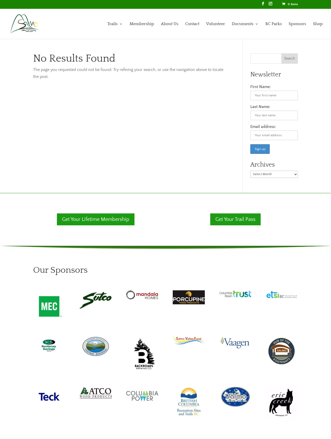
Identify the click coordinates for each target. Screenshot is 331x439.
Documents (242, 24)
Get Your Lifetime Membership (95, 219)
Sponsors (297, 24)
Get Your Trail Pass (235, 219)
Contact (192, 24)
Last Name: (260, 106)
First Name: (260, 86)
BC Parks (273, 24)
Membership (142, 24)
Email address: (263, 126)
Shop (318, 24)
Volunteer (215, 24)
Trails (112, 24)
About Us (169, 24)
